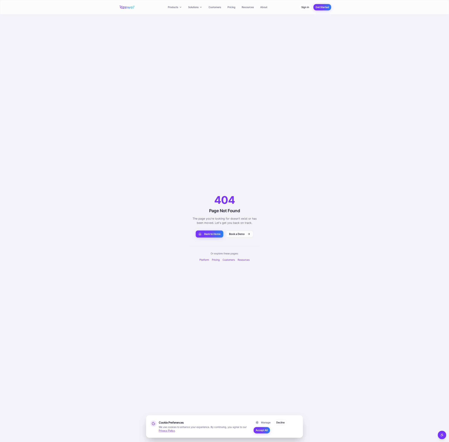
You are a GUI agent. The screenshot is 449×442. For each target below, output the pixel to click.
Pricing (231, 7)
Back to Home (212, 233)
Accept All (262, 430)
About (263, 7)
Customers (215, 7)
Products (173, 7)
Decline (280, 422)
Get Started (322, 7)
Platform (204, 259)
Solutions (193, 7)
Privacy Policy (167, 430)
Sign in (305, 7)
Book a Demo (237, 233)
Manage (265, 422)
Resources (248, 7)
